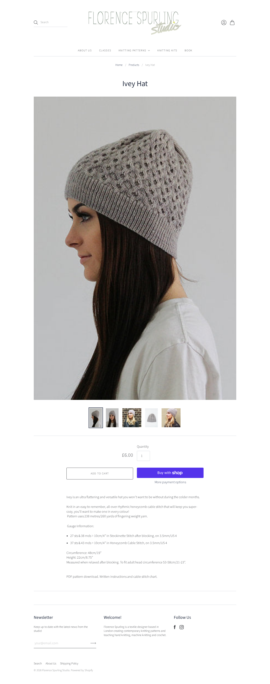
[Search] (36, 22)
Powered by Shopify (82, 670)
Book (188, 50)
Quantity (143, 446)
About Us (85, 50)
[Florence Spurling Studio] (135, 22)
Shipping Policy (69, 663)
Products (134, 65)
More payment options (170, 482)
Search (38, 663)
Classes (105, 50)
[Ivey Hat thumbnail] (95, 417)
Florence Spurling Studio (56, 670)
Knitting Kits (167, 50)
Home (119, 65)
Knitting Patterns (132, 50)
